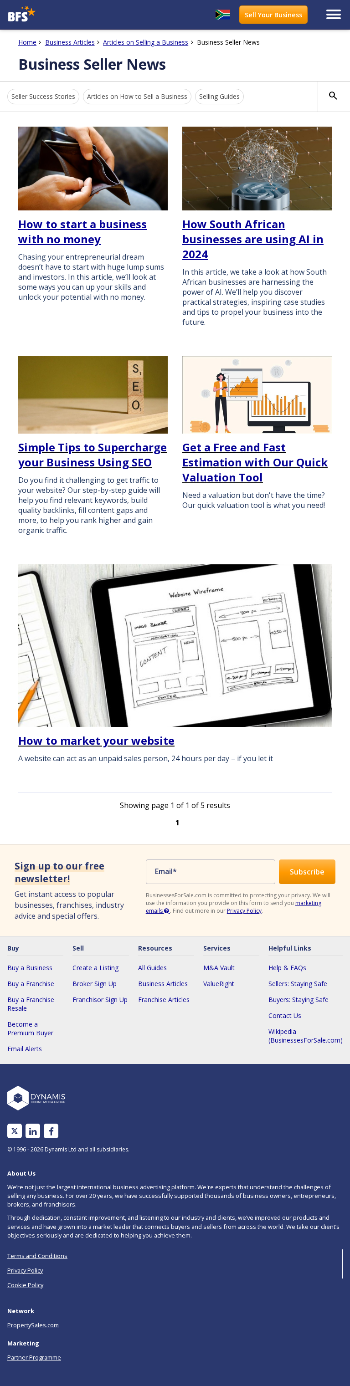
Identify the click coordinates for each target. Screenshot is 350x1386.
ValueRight (218, 983)
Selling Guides (219, 96)
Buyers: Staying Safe (298, 999)
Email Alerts (24, 1048)
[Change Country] (223, 14)
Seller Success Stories (43, 96)
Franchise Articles (164, 999)
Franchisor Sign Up (100, 999)
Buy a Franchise (30, 983)
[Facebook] (51, 1131)
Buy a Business (29, 967)
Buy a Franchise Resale (30, 1004)
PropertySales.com (33, 1325)
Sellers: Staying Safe (297, 983)
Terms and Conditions (37, 1256)
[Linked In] (32, 1131)
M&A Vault (219, 967)
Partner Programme (34, 1357)
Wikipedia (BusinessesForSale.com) (305, 1035)
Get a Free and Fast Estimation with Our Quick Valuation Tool (255, 462)
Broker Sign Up (94, 983)
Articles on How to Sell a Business (137, 96)
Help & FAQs (287, 967)
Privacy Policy (244, 911)
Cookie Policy (25, 1285)
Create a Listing (95, 967)
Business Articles (163, 983)
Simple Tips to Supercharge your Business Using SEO (92, 455)
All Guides (152, 967)
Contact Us (284, 1015)
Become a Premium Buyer (30, 1028)
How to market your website (96, 740)
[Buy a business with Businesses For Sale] (47, 14)
